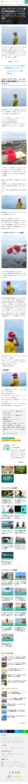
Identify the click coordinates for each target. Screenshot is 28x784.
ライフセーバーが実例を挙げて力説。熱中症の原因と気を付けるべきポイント (7, 583)
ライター (12, 755)
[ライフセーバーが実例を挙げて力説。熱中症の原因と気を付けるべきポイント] (7, 573)
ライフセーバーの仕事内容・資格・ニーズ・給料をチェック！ (20, 583)
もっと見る (22, 723)
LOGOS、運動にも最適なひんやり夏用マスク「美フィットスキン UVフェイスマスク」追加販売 (20, 532)
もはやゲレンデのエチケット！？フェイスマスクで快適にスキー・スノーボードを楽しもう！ (7, 532)
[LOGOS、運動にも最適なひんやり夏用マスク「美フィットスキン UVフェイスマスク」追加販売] (21, 521)
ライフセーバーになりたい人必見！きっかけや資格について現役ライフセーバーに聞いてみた (7, 614)
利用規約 (10, 753)
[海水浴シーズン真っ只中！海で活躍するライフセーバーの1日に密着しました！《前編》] (7, 634)
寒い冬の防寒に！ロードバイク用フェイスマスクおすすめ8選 (20, 501)
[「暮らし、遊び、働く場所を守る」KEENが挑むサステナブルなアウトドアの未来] (4, 680)
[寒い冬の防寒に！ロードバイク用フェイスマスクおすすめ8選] (21, 491)
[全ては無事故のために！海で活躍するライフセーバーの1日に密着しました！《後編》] (21, 619)
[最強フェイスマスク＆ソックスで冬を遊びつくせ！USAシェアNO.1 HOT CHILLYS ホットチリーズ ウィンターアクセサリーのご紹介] (7, 552)
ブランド (24, 748)
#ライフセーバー (16, 440)
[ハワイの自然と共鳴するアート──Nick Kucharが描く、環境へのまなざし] (4, 668)
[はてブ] (17, 731)
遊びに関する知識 (6, 579)
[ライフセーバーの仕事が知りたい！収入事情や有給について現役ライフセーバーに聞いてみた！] (21, 603)
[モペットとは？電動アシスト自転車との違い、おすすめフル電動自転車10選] (4, 697)
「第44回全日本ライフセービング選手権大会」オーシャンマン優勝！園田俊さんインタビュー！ (20, 599)
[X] (10, 731)
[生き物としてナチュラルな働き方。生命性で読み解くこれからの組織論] (4, 674)
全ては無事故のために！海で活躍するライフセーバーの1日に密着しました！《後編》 (20, 629)
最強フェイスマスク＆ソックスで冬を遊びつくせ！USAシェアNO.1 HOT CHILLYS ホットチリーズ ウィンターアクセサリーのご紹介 (7, 563)
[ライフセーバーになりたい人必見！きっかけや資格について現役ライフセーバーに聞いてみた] (7, 603)
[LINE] (24, 731)
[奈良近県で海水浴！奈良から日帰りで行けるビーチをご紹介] (4, 715)
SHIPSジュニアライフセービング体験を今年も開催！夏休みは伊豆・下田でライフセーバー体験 (7, 599)
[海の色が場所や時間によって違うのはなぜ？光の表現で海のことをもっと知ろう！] (4, 709)
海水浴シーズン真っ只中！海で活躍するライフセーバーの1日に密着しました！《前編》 (7, 645)
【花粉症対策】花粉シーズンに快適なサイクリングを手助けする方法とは (7, 501)
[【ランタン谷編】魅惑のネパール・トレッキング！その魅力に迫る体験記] (4, 691)
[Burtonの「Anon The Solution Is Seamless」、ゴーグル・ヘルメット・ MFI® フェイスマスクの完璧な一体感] (21, 506)
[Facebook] (3, 731)
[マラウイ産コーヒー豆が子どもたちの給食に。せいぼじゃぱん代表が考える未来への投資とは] (4, 656)
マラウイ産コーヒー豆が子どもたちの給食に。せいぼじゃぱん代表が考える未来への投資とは (16, 658)
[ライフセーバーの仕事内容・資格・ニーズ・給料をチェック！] (21, 573)
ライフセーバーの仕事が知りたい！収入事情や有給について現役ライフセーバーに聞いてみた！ (20, 614)
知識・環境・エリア (14, 748)
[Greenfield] (5, 1)
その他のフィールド (6, 497)
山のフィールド (5, 512)
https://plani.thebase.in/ (9, 433)
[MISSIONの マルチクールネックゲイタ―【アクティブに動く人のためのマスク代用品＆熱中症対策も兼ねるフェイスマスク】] (21, 537)
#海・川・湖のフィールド (8, 438)
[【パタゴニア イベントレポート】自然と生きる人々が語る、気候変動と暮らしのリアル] (4, 662)
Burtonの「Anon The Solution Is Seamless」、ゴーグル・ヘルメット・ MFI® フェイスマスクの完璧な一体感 (20, 517)
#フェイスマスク (6, 440)
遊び (7, 748)
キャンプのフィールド (20, 527)
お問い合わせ (4, 755)
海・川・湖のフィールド (7, 594)
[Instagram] (15, 771)
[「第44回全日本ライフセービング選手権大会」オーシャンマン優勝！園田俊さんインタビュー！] (21, 588)
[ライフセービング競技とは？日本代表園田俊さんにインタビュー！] (7, 619)
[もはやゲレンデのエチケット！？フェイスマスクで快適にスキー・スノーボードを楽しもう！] (7, 521)
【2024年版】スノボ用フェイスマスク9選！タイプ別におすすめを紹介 (7, 517)
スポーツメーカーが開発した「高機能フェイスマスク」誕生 (7, 547)
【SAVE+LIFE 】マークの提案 (15, 70)
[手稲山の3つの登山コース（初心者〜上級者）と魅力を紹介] (4, 703)
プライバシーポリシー (19, 753)
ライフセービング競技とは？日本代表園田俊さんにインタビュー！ (7, 629)
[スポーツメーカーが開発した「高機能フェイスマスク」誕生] (7, 537)
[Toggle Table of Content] (15, 61)
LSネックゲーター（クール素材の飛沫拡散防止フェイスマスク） (15, 67)
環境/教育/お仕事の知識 (20, 579)
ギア (2, 748)
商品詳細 (9, 73)
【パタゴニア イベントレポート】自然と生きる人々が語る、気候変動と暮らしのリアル (16, 664)
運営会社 (3, 753)
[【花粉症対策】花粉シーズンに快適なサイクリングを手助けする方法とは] (7, 491)
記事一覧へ (21, 462)
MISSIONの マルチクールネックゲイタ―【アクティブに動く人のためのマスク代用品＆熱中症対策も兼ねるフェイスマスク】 (20, 547)
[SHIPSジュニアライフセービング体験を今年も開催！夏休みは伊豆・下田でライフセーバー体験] (7, 588)
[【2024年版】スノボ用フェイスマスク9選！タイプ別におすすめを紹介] (7, 506)
